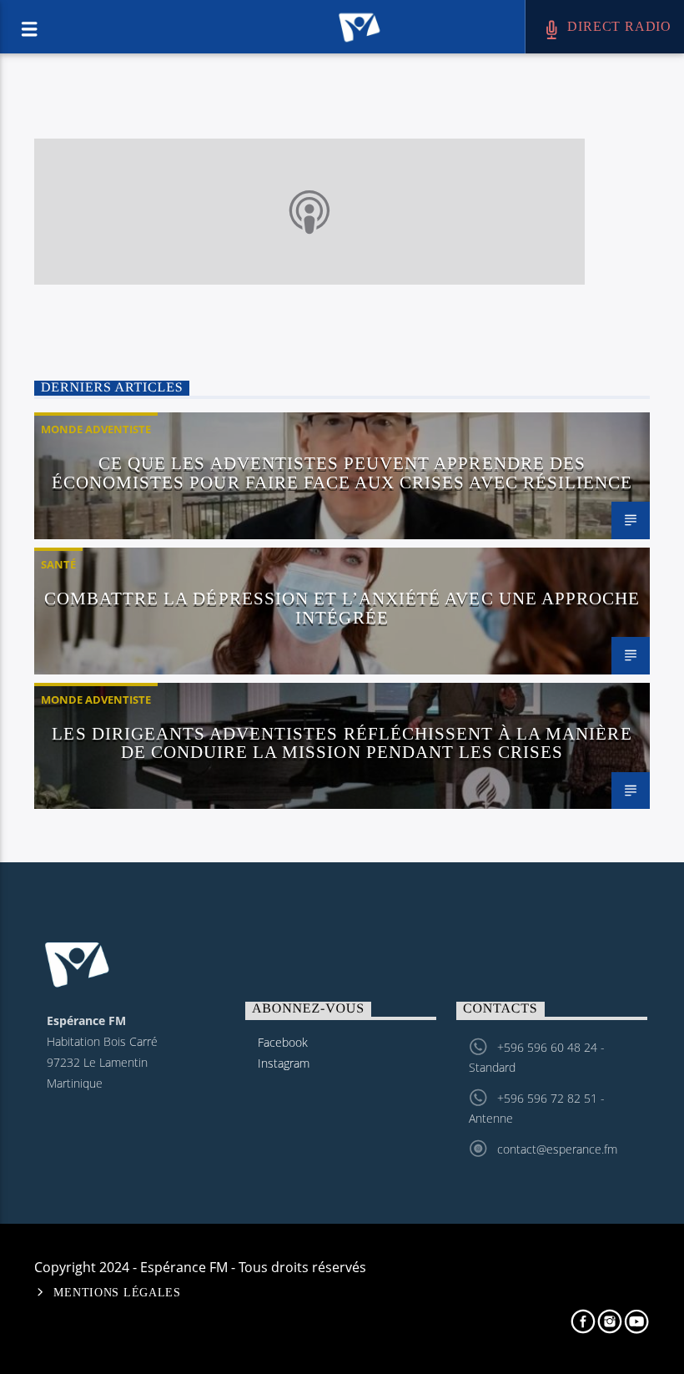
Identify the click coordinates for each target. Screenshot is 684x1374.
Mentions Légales (117, 1292)
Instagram (283, 1063)
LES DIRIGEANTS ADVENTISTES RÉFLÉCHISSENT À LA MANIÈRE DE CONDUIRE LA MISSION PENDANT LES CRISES (341, 743)
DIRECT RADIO (617, 26)
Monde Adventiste (96, 429)
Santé (58, 564)
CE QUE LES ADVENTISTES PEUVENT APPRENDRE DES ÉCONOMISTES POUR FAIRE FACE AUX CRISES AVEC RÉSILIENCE (342, 472)
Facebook (283, 1042)
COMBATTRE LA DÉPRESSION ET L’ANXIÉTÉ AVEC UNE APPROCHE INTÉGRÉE (342, 607)
